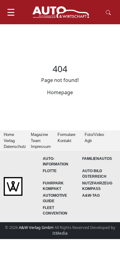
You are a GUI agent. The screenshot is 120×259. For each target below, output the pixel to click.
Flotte (50, 171)
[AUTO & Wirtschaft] (60, 12)
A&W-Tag (91, 195)
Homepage (60, 92)
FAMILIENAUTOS (97, 159)
